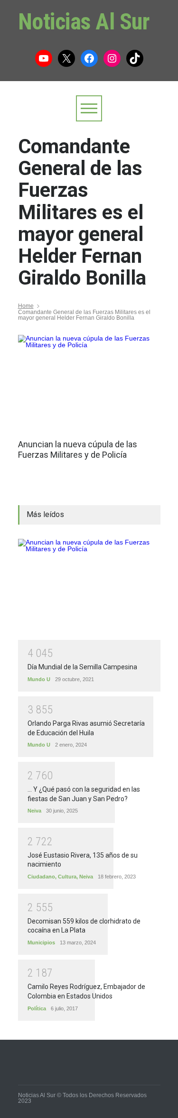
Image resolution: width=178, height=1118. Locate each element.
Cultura (67, 876)
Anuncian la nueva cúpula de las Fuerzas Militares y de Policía (77, 449)
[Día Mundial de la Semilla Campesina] (89, 589)
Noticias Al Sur (84, 21)
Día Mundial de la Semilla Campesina (82, 667)
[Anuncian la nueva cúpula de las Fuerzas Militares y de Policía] (89, 382)
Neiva (34, 810)
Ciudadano (41, 876)
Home (26, 306)
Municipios (41, 942)
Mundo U (39, 679)
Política (37, 1008)
